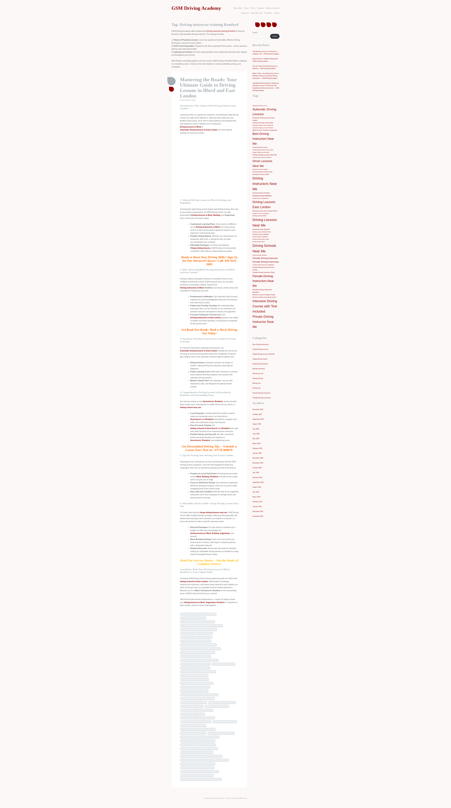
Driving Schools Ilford (259, 241)
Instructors (245, 13)
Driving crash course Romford (195, 668)
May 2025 (256, 438)
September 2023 (258, 482)
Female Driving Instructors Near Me (197, 741)
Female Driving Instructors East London (200, 737)
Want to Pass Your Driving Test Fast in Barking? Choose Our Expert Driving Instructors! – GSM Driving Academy (266, 76)
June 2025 (256, 434)
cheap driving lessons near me (213, 512)
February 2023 (257, 502)
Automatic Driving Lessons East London (263, 119)
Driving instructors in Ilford (208, 227)
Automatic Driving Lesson (260, 105)
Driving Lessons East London (194, 691)
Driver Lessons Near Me (224, 664)
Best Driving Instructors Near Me (196, 633)
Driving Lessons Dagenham (260, 198)
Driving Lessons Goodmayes (261, 213)
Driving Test (257, 383)
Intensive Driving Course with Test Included (201, 756)
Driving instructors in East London (205, 318)
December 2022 (258, 511)
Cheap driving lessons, (200, 248)
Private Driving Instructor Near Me (197, 768)
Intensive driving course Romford (196, 752)
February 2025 (257, 448)
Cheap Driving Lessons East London (263, 150)
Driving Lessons (258, 373)
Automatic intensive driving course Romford (201, 625)
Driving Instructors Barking (260, 169)
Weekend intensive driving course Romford (201, 779)
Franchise (268, 13)
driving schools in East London (194, 581)
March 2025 (256, 443)
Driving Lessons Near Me (217, 706)
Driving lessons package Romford (197, 710)
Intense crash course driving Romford (199, 748)
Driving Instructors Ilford (261, 174)
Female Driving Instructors (221, 733)
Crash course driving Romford (195, 664)
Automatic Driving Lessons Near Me (263, 125)
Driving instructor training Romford (221, 31)
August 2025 (257, 424)
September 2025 (258, 419)
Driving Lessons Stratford (261, 234)
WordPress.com (242, 798)
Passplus (260, 8)
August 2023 (257, 487)
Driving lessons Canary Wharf (195, 687)
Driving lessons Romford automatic (197, 718)
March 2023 (256, 497)
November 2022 (258, 516)
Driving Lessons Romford (192, 714)
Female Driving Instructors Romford (198, 745)
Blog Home (238, 8)
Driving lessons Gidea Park (193, 702)
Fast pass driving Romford (193, 725)
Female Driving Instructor (193, 733)
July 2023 (256, 492)
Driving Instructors (259, 369)
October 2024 (257, 468)
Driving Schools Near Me (225, 721)
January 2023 (257, 506)
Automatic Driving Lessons (193, 618)
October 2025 (257, 414)
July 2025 (256, 429)
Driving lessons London (192, 706)
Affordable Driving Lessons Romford (198, 614)
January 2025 (257, 453)
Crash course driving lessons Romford (199, 660)
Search (255, 32)
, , (206, 215)
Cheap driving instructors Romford (197, 652)
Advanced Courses (273, 8)
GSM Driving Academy (196, 8)
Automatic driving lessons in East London (198, 130)
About (246, 8)
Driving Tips (257, 388)
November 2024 (258, 463)
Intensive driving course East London (264, 297)
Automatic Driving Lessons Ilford (263, 123)
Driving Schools (258, 378)
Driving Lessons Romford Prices (196, 721)
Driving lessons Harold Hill (222, 702)
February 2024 (257, 477)
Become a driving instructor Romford (198, 629)
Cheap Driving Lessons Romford (195, 656)
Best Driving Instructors (261, 344)
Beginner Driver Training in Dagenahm (265, 130)
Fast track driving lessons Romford (198, 729)
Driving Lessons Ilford (259, 216)
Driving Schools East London (261, 239)
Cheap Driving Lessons (260, 147)
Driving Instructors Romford (194, 679)
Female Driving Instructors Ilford (263, 272)
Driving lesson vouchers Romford (197, 683)
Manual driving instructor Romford (198, 764)
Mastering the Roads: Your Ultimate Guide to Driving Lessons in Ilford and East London (208, 88)
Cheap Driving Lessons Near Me (265, 155)
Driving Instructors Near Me (194, 675)
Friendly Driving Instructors (262, 398)
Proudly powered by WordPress (214, 798)
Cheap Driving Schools (260, 364)
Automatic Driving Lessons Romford (197, 622)
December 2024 (258, 458)
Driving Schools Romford (260, 255)
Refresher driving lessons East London (199, 771)
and (201, 419)
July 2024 (256, 472)
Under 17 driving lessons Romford (197, 775)
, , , (207, 477)
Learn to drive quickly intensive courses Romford (204, 760)
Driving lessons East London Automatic (199, 695)
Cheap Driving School (260, 359)
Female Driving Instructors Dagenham (263, 264)
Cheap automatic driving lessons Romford (200, 648)
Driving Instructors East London (262, 172)
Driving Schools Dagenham (260, 236)
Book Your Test (256, 13)
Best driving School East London (196, 637)
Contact (277, 13)
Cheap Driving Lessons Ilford (261, 152)
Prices (253, 8)
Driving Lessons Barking (262, 196)
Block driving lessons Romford (195, 641)
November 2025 (258, 409)
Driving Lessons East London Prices (197, 698)
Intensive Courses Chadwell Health (264, 295)
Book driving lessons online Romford (198, 645)
